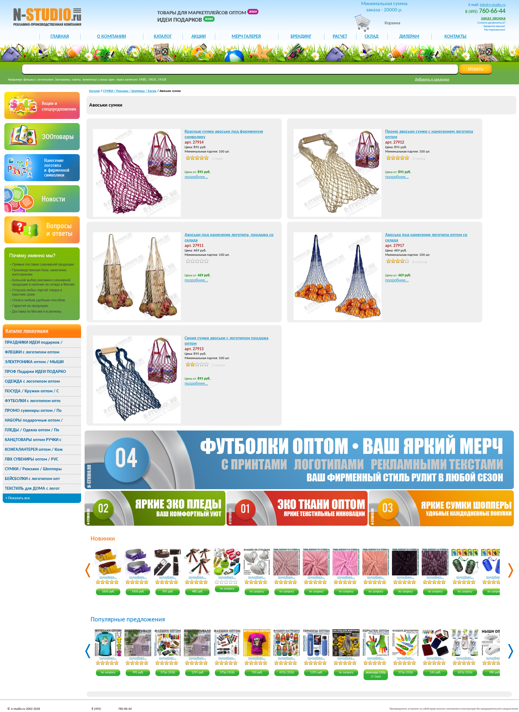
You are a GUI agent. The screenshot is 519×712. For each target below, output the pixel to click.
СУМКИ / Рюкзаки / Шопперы (33, 469)
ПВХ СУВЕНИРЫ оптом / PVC (31, 459)
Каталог (94, 91)
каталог (163, 36)
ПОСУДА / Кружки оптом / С (32, 391)
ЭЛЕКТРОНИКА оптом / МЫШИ (34, 362)
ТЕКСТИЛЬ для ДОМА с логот (32, 488)
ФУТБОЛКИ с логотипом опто (33, 401)
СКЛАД (371, 36)
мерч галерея (246, 36)
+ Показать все (17, 498)
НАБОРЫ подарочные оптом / (34, 420)
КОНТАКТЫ (455, 36)
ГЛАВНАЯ (60, 36)
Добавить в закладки (432, 80)
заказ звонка (493, 18)
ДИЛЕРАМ (409, 36)
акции (198, 36)
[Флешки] (42, 148)
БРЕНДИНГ (301, 36)
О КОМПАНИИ (111, 36)
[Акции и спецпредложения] (42, 117)
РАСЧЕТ (340, 36)
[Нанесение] (42, 180)
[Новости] (42, 211)
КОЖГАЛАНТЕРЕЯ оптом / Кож (34, 450)
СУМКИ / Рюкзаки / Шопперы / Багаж (130, 91)
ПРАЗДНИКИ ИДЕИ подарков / (33, 342)
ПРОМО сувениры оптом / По (33, 411)
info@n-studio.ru (492, 5)
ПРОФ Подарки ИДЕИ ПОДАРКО (35, 372)
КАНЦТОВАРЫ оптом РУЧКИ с (33, 440)
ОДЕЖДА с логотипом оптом (32, 381)
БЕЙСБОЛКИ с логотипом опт (32, 479)
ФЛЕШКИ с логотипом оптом (32, 352)
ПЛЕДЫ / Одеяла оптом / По (32, 430)
